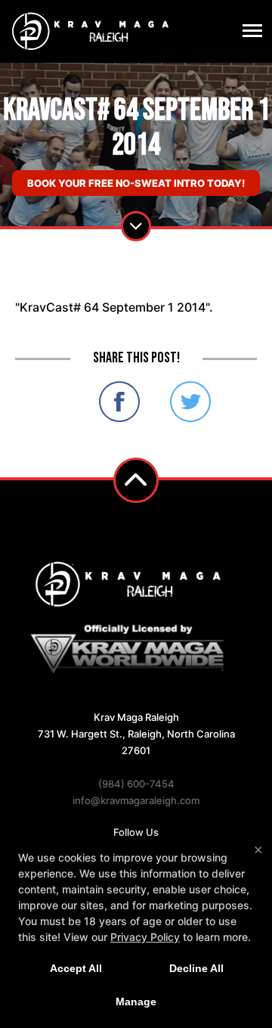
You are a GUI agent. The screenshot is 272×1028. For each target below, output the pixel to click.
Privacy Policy (145, 936)
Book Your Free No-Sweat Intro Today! (136, 183)
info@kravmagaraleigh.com (136, 800)
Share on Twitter (190, 402)
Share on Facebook (119, 402)
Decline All (196, 968)
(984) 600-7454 (136, 784)
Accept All (76, 968)
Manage (136, 1001)
